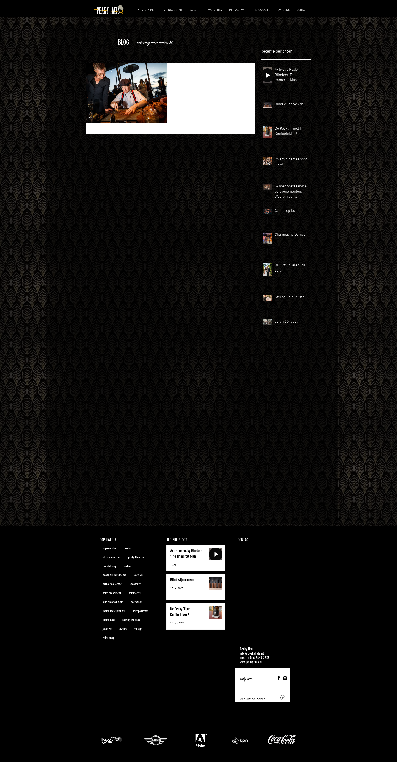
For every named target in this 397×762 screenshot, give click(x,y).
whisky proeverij (111, 557)
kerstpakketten (140, 611)
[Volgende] (372, 739)
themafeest (109, 620)
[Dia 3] (203, 753)
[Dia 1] (194, 753)
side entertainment (113, 602)
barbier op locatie (112, 584)
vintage (138, 629)
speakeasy (135, 584)
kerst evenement (112, 593)
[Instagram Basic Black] (285, 678)
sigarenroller (110, 548)
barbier (127, 566)
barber (128, 548)
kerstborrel (135, 593)
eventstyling (109, 566)
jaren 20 (138, 575)
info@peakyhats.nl (252, 653)
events (123, 629)
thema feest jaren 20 (114, 611)
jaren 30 (107, 629)
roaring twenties (131, 620)
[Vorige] (25, 739)
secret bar (136, 602)
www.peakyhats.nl (251, 662)
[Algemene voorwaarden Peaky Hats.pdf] (282, 698)
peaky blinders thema (114, 575)
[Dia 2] (198, 753)
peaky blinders (136, 557)
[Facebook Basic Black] (279, 678)
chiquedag (108, 638)
